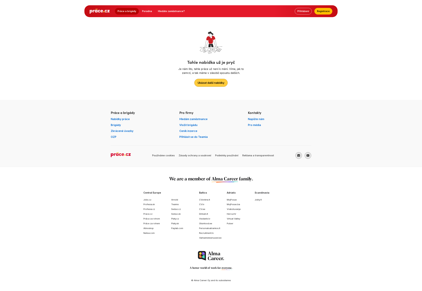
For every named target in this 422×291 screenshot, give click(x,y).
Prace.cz (147, 214)
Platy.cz (175, 218)
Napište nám (256, 119)
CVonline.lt (204, 199)
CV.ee (202, 209)
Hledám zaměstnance (193, 119)
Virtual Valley (233, 218)
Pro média (254, 125)
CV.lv (201, 204)
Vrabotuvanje (234, 209)
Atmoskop (148, 228)
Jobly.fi (258, 199)
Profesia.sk (149, 204)
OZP (113, 136)
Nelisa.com (149, 233)
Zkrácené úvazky (122, 131)
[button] (298, 155)
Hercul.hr (231, 214)
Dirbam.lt (203, 214)
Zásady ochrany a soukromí (195, 155)
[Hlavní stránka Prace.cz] (100, 11)
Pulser (230, 223)
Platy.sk (175, 223)
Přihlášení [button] (303, 11)
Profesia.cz (149, 209)
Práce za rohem (151, 223)
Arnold (174, 199)
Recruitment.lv (206, 233)
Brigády (116, 125)
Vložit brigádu (188, 125)
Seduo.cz (176, 209)
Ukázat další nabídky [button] (211, 82)
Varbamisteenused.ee (210, 237)
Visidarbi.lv (204, 218)
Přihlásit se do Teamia (193, 136)
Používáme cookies (163, 155)
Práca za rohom (151, 218)
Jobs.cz (147, 199)
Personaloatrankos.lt (209, 228)
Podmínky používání (226, 155)
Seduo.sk (176, 214)
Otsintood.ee (205, 223)
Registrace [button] (323, 11)
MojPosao (232, 199)
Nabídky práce (120, 119)
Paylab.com (177, 228)
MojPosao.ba (233, 204)
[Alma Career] (211, 255)
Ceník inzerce (188, 131)
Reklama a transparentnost (258, 155)
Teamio (175, 204)
